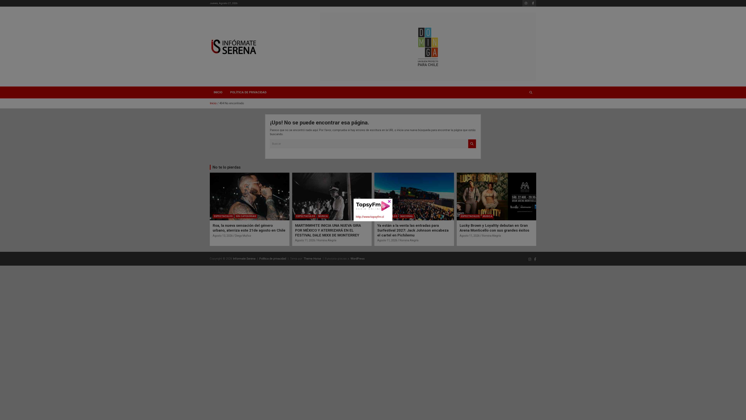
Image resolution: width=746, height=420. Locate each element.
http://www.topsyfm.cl (370, 217)
